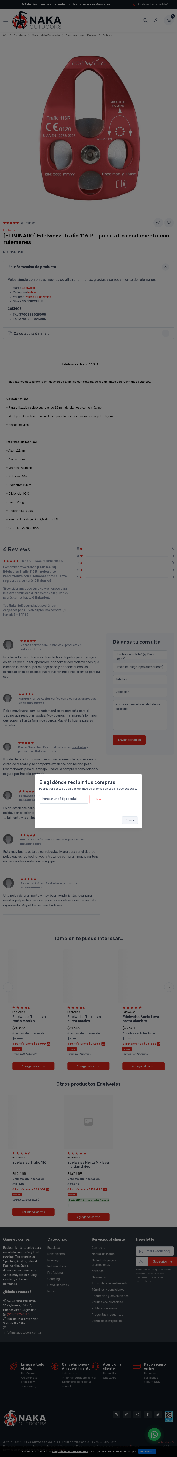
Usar (97, 799)
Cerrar (130, 820)
